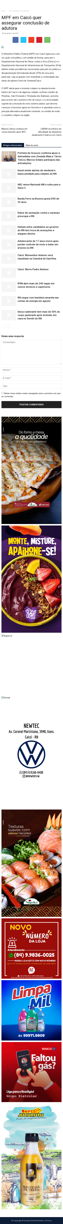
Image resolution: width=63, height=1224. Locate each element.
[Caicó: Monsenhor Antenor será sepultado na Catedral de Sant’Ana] (8, 259)
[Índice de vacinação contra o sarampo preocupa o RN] (8, 216)
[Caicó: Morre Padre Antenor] (8, 273)
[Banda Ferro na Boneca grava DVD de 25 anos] (8, 202)
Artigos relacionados (12, 145)
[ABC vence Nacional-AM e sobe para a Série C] (8, 188)
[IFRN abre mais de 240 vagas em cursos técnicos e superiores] (8, 287)
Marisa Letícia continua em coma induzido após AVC (14, 130)
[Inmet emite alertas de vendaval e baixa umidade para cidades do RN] (8, 174)
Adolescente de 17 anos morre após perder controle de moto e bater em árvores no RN (38, 244)
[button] (59, 4)
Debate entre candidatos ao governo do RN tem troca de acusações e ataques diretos (38, 230)
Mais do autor (32, 145)
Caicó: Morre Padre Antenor (33, 269)
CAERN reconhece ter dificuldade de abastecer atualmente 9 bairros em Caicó (47, 132)
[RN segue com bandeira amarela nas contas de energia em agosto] (8, 301)
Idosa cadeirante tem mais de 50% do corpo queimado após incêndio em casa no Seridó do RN (39, 315)
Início (3, 11)
